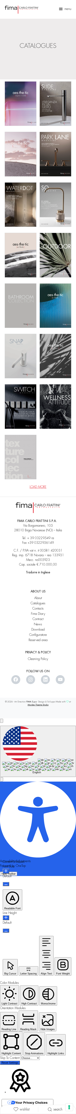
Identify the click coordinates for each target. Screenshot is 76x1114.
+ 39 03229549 (38, 538)
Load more (38, 486)
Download (38, 629)
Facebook (15, 679)
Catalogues (38, 603)
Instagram (30, 679)
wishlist (24, 1109)
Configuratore (38, 634)
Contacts (38, 608)
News (38, 624)
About (38, 598)
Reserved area (38, 640)
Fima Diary (38, 613)
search (57, 1109)
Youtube (60, 679)
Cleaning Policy (38, 659)
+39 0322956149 (41, 542)
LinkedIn (45, 679)
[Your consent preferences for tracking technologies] (69, 1107)
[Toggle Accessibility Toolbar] (1, 721)
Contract (38, 619)
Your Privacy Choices (31, 1102)
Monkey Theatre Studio (38, 705)
